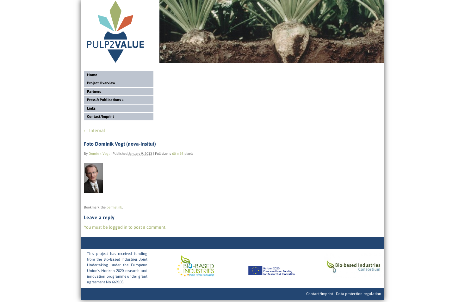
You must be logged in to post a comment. (125, 227)
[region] (271, 31)
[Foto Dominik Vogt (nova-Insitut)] (93, 191)
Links (91, 108)
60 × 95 (177, 153)
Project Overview (101, 83)
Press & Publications (105, 100)
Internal (94, 130)
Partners (94, 91)
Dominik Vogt (99, 153)
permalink (114, 207)
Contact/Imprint (100, 116)
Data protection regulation (358, 294)
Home (92, 75)
